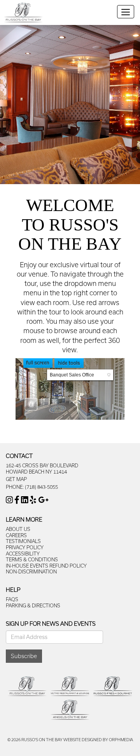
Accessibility (23, 553)
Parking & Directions (33, 605)
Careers (16, 535)
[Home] (23, 13)
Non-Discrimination (31, 571)
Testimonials (23, 541)
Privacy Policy (25, 547)
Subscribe (24, 656)
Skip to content (28, 4)
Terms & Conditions (32, 559)
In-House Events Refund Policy (46, 565)
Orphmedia (121, 739)
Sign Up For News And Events (51, 623)
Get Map (16, 479)
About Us (18, 529)
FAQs (12, 599)
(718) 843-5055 (41, 487)
